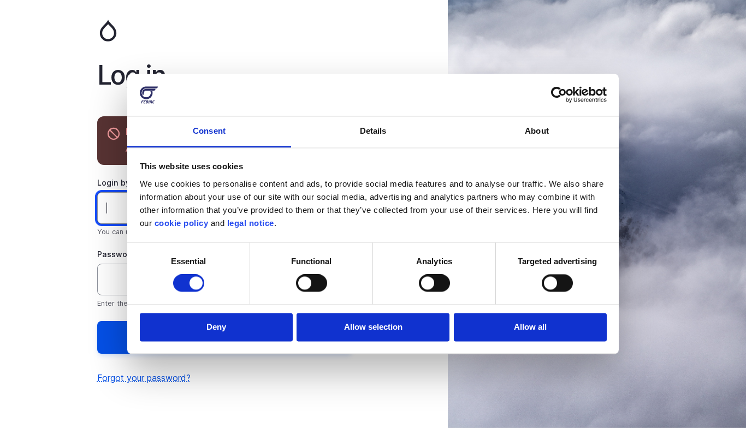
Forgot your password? (144, 377)
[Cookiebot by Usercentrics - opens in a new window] (559, 95)
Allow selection (373, 326)
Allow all (530, 326)
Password (116, 254)
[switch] (311, 283)
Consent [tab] (209, 130)
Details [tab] (373, 130)
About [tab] (537, 130)
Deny (216, 326)
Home (224, 30)
